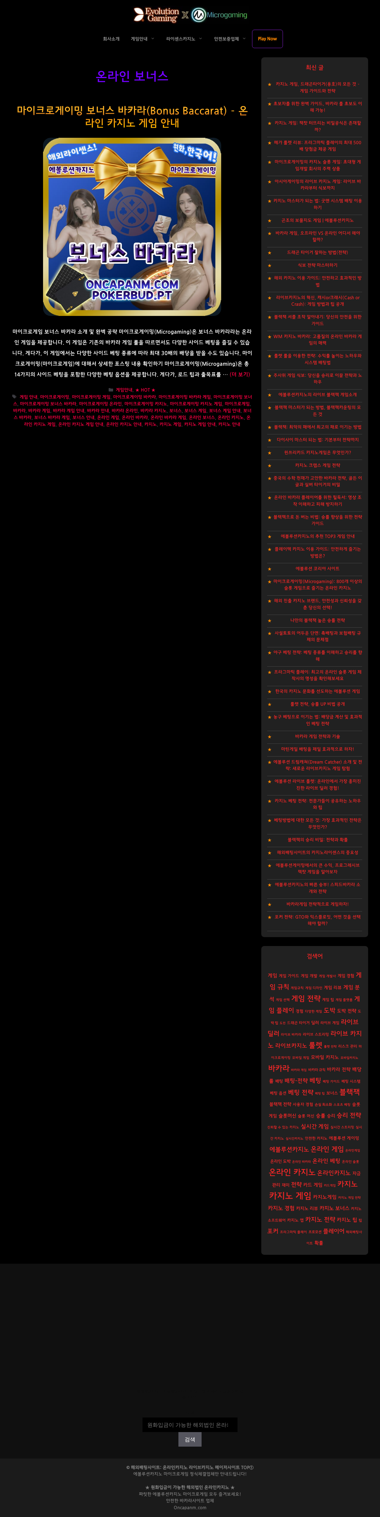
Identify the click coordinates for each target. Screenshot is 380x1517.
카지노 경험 (281, 1208)
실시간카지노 (294, 1138)
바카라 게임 (39, 411)
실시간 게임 (315, 1127)
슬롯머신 (287, 1115)
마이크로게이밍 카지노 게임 (196, 404)
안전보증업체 (226, 39)
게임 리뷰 (333, 988)
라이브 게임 (329, 1023)
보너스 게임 (195, 411)
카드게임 (330, 1185)
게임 (272, 975)
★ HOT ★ (145, 390)
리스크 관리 (347, 1046)
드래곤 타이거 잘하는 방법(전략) (317, 252)
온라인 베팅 (326, 1161)
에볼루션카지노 (289, 1149)
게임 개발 (309, 976)
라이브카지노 (291, 1046)
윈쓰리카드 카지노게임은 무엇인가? (317, 452)
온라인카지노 (334, 1173)
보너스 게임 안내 (224, 411)
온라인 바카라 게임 (168, 417)
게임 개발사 (327, 976)
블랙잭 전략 (280, 1104)
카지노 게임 (170, 424)
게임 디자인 (313, 988)
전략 (296, 1185)
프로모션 (315, 1232)
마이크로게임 (237, 404)
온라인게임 (352, 1150)
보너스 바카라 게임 (52, 417)
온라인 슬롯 (350, 1161)
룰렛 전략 (330, 1046)
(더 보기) (239, 374)
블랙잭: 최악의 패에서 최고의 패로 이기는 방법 (318, 427)
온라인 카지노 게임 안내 (80, 424)
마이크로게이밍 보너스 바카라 (48, 404)
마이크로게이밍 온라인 (100, 404)
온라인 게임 (108, 417)
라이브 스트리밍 (316, 1035)
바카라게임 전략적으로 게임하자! (317, 904)
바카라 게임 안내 (68, 411)
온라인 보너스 (202, 417)
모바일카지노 (349, 1057)
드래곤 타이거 (298, 1023)
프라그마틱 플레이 (293, 1232)
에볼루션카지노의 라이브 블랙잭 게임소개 (317, 395)
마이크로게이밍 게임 (91, 397)
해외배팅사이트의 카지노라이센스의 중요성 (317, 852)
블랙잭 (349, 1092)
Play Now (267, 39)
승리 (331, 1116)
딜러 (315, 1023)
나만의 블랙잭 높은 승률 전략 (317, 620)
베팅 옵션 (278, 1093)
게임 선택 (283, 1000)
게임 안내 (28, 397)
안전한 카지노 (316, 1138)
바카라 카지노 (153, 411)
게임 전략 (306, 998)
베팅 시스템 (350, 1081)
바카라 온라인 (125, 411)
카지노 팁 (347, 1219)
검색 (190, 1413)
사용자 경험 (303, 1104)
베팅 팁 (320, 1093)
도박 (329, 1010)
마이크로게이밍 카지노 (145, 404)
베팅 (315, 1081)
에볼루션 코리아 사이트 (318, 569)
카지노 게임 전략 (349, 1197)
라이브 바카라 (291, 1034)
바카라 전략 (339, 1069)
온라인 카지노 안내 (124, 424)
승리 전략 (349, 1115)
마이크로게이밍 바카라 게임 (185, 397)
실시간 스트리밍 (342, 1127)
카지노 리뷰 (307, 1208)
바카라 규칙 (316, 1070)
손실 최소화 (323, 1104)
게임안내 (139, 39)
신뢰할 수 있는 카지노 (283, 1127)
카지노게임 (325, 1197)
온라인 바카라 (135, 417)
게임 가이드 (289, 976)
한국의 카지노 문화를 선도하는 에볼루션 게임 (317, 691)
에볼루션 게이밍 (344, 1138)
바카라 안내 (98, 411)
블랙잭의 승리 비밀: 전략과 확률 (318, 840)
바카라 (19, 411)
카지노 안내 (229, 424)
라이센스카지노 (180, 39)
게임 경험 (346, 976)
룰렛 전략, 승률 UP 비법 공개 (317, 704)
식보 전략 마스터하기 (318, 265)
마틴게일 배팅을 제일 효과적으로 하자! (317, 749)
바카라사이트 (192, 1501)
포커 (272, 1231)
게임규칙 (297, 988)
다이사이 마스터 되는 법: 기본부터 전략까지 (318, 440)
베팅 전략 (301, 1092)
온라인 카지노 (231, 417)
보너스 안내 (83, 417)
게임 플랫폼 (344, 1000)
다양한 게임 (313, 1011)
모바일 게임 (300, 1057)
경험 (299, 1011)
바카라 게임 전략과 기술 (317, 736)
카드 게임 (312, 1185)
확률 (318, 1243)
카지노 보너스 (334, 1208)
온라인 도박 (280, 1161)
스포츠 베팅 (342, 1104)
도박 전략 (346, 1011)
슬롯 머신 (306, 1116)
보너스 (175, 411)
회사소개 (111, 39)
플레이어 (333, 1231)
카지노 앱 (295, 1220)
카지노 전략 (320, 1220)
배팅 (279, 1081)
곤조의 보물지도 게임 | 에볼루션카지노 (317, 220)
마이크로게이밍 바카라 (134, 397)
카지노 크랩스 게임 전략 (317, 465)
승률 (320, 1115)
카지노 (150, 424)
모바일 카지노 (325, 1057)
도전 (283, 1023)
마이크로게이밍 (54, 397)
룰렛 (315, 1045)
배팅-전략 (296, 1081)
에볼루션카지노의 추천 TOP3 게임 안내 (318, 536)
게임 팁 (328, 1000)
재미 (285, 1185)
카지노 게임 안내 (200, 424)
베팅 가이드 (331, 1081)
